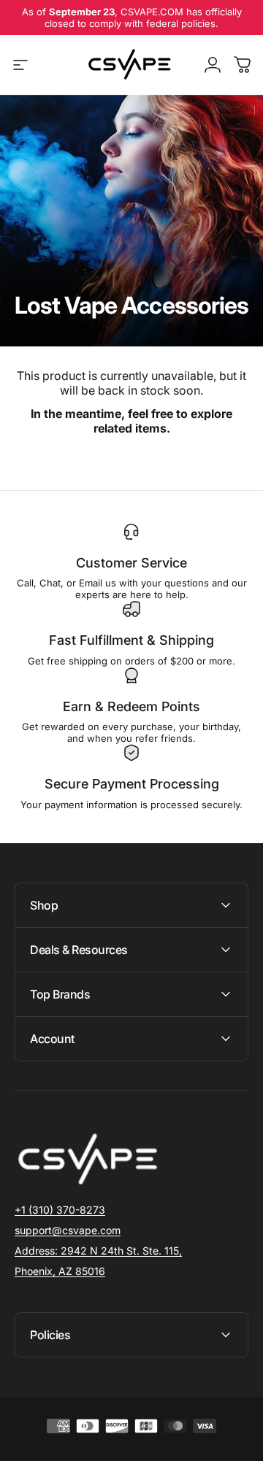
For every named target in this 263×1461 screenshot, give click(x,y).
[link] (98, 1250)
